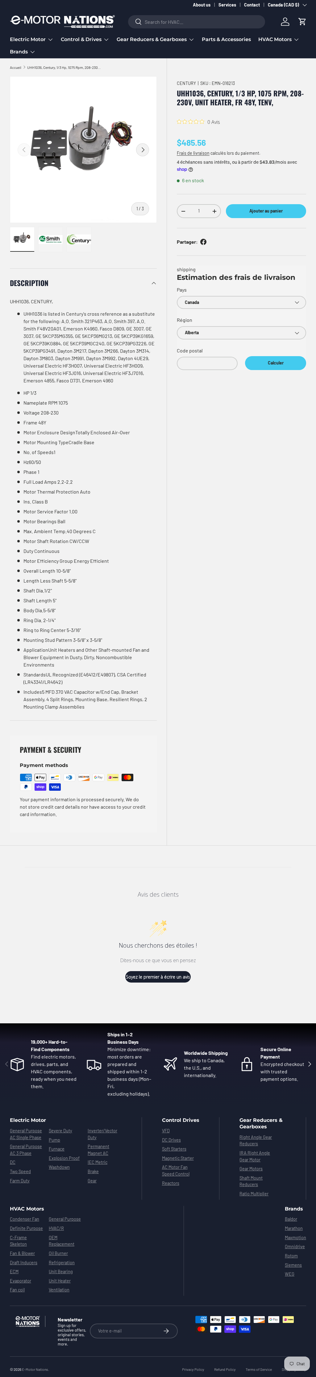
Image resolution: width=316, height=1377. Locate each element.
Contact (252, 4)
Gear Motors (251, 1168)
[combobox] (196, 21)
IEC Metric (97, 1162)
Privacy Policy (193, 1369)
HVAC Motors (27, 1209)
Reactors (170, 1183)
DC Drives (171, 1140)
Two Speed (20, 1171)
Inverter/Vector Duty (102, 1134)
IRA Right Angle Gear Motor (254, 1156)
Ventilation (59, 1289)
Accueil (15, 67)
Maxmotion (295, 1237)
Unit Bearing (61, 1271)
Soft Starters (174, 1149)
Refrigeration (62, 1262)
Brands (294, 1209)
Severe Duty (60, 1130)
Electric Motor (28, 1120)
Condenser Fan (24, 1219)
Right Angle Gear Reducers (255, 1141)
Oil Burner (58, 1253)
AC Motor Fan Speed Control (175, 1170)
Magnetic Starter (178, 1158)
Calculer (276, 362)
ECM (14, 1271)
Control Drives (180, 1120)
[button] (302, 21)
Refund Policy (225, 1369)
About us (201, 4)
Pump (54, 1140)
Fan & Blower (22, 1253)
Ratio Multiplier (253, 1193)
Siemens (293, 1265)
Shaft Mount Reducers (251, 1181)
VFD (166, 1130)
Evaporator (20, 1280)
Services (227, 4)
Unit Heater (60, 1280)
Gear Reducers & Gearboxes (261, 1123)
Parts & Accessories (226, 39)
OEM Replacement (61, 1241)
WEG (289, 1274)
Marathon (294, 1228)
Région (184, 320)
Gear (92, 1180)
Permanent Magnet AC (98, 1150)
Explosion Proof (64, 1158)
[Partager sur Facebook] (203, 242)
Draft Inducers (23, 1262)
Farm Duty (20, 1180)
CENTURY (186, 83)
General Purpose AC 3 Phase (26, 1150)
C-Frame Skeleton (18, 1241)
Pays (182, 290)
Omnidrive (295, 1246)
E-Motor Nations (35, 1369)
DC (12, 1162)
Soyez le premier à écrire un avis (158, 977)
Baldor (291, 1219)
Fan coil (17, 1289)
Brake (93, 1171)
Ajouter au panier (266, 210)
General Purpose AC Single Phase (26, 1134)
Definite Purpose (26, 1228)
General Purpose (65, 1219)
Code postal (190, 350)
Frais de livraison (193, 153)
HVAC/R (56, 1228)
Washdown (59, 1167)
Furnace (56, 1149)
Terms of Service (259, 1369)
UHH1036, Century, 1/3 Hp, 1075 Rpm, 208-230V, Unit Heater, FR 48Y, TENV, (64, 67)
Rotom (291, 1255)
